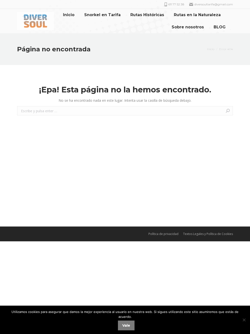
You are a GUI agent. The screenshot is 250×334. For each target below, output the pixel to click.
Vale (126, 325)
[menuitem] (68, 15)
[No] (243, 319)
